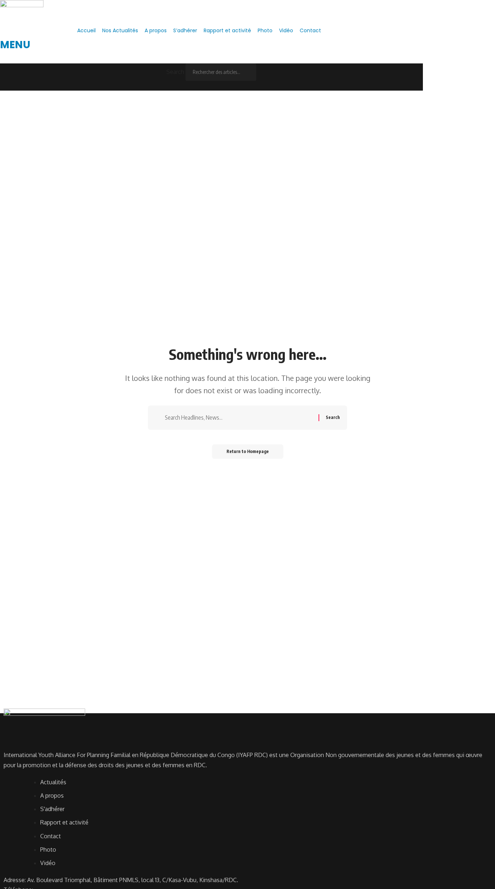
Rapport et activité (227, 30)
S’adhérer (185, 30)
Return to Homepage (247, 451)
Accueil (86, 30)
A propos (156, 30)
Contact (310, 30)
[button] (211, 58)
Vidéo (286, 30)
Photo (265, 30)
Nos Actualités (120, 30)
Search (175, 71)
